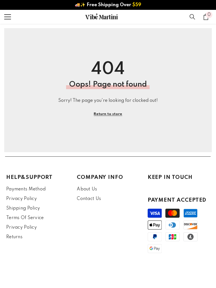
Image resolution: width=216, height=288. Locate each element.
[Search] (192, 17)
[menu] (7, 17)
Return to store (108, 114)
